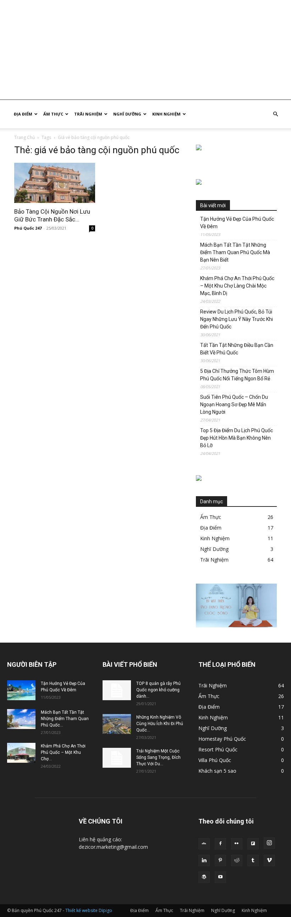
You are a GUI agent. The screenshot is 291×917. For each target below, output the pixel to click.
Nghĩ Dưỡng (127, 114)
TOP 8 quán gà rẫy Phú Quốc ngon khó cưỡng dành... (158, 690)
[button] (275, 114)
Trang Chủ (24, 137)
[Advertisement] (145, 50)
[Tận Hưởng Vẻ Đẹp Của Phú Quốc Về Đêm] (21, 690)
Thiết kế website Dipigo (88, 910)
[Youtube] (220, 877)
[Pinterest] (220, 860)
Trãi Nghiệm (88, 114)
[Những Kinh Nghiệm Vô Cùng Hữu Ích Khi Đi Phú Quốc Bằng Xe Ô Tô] (117, 724)
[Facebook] (220, 843)
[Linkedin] (204, 860)
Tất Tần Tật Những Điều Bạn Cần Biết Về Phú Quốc (236, 348)
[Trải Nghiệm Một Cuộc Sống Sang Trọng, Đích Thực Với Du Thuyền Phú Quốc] (117, 758)
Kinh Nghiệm (166, 114)
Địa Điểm (23, 114)
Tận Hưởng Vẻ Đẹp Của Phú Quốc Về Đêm (237, 222)
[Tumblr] (253, 860)
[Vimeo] (269, 860)
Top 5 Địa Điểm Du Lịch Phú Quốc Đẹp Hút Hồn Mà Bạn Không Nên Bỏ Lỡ (236, 438)
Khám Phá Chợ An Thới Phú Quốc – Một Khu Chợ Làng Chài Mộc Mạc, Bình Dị (237, 285)
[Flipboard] (253, 843)
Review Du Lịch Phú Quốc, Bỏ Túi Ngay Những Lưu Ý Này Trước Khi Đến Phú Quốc (236, 319)
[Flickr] (236, 843)
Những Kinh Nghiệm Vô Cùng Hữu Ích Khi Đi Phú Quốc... (159, 724)
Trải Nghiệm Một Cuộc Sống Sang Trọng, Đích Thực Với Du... (158, 757)
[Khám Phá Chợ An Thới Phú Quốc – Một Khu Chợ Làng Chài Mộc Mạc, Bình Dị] (21, 753)
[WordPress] (204, 877)
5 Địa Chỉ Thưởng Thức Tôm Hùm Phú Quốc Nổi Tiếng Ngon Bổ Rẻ (237, 374)
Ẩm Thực (53, 114)
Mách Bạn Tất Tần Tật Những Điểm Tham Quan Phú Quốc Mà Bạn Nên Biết (235, 252)
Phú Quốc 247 (28, 228)
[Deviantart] (204, 843)
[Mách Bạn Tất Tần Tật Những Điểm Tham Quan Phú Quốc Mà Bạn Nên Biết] (21, 719)
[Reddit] (236, 860)
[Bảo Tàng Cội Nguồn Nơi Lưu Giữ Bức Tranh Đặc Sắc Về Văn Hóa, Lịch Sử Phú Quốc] (54, 183)
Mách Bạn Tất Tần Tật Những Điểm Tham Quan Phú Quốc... (65, 719)
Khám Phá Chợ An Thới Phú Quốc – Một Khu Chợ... (63, 752)
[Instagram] (269, 843)
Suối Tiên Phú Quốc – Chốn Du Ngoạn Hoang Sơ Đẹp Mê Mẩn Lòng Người (234, 404)
